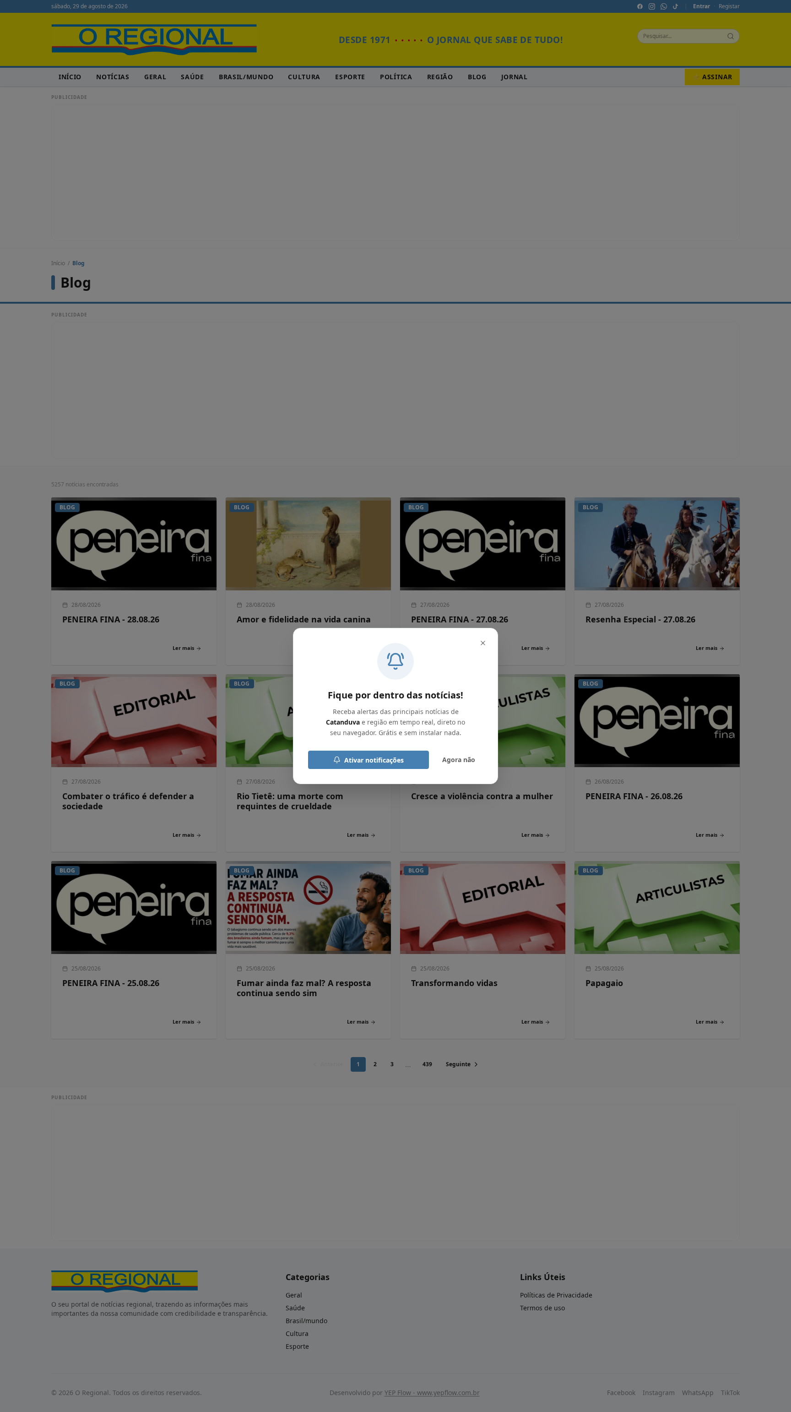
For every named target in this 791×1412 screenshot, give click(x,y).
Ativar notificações (374, 760)
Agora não (458, 759)
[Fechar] (483, 643)
